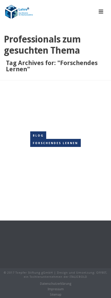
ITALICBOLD (78, 277)
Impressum (55, 289)
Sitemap (55, 294)
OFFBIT (101, 272)
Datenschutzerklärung (55, 284)
